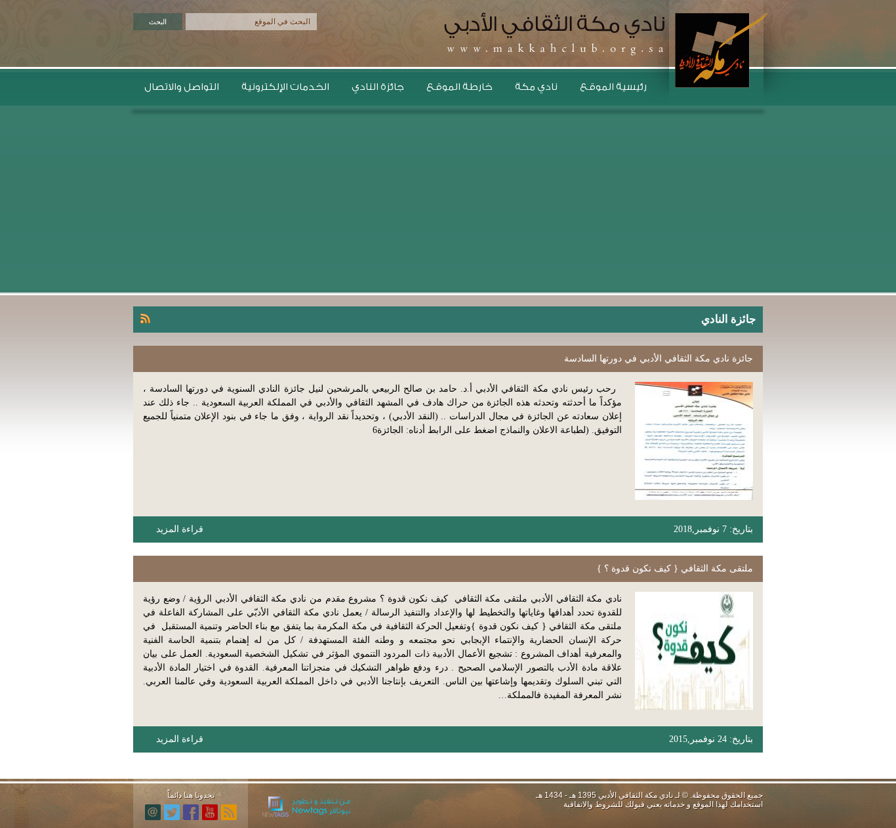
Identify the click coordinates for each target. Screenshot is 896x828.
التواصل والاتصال (181, 87)
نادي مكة (536, 87)
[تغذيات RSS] (229, 812)
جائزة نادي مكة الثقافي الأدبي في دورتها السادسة (658, 358)
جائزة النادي (378, 87)
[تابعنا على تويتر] (172, 812)
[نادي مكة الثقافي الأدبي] (712, 50)
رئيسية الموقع (613, 87)
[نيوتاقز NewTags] (306, 814)
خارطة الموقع (459, 87)
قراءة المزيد (179, 529)
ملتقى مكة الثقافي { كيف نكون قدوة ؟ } (675, 568)
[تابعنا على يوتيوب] (210, 812)
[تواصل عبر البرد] (153, 812)
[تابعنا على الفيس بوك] (191, 812)
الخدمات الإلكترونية (285, 87)
